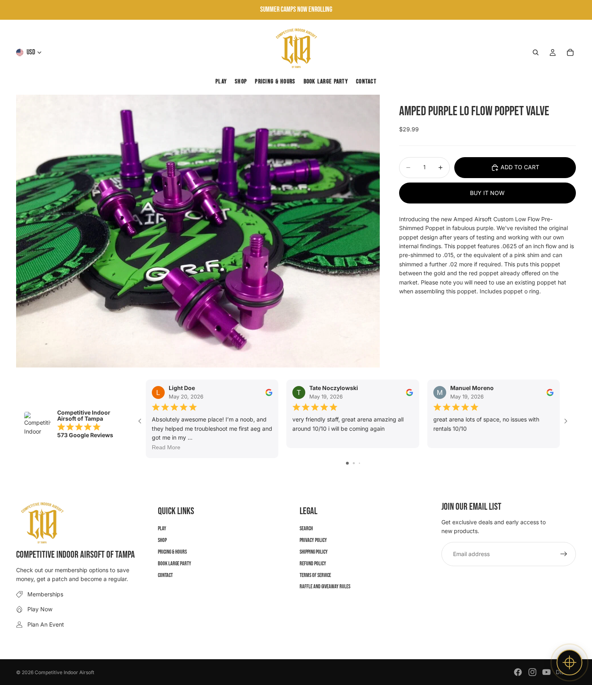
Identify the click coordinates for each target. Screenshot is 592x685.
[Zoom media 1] (198, 231)
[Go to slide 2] (354, 463)
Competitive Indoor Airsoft (64, 672)
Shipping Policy (314, 551)
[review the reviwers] (269, 392)
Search (306, 528)
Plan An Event (45, 624)
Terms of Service (315, 575)
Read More (166, 447)
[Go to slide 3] (359, 463)
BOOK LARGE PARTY (174, 563)
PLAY (162, 528)
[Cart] (570, 52)
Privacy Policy (313, 540)
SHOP (162, 540)
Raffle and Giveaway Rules (325, 586)
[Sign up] (563, 554)
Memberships (45, 594)
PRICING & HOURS (172, 551)
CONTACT (165, 575)
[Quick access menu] (569, 662)
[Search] (535, 52)
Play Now (39, 609)
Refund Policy (313, 563)
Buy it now (487, 192)
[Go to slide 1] (347, 463)
